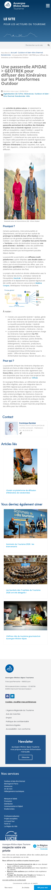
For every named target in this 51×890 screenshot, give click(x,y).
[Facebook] (7, 696)
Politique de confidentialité (17, 721)
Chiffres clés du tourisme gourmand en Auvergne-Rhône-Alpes (23, 637)
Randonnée (6, 55)
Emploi (9, 718)
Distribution (8, 804)
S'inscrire (25, 757)
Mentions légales (13, 725)
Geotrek (17, 278)
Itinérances (29, 94)
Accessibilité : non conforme (18, 729)
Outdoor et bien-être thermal (30, 52)
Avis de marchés (13, 714)
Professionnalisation (11, 816)
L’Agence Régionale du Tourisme (20, 710)
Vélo (28, 96)
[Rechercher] (48, 45)
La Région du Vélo (10, 826)
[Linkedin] (12, 696)
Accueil (14, 52)
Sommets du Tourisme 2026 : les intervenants (20, 545)
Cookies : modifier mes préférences (20, 702)
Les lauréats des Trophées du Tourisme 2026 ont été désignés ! (23, 591)
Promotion (8, 801)
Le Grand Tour (9, 821)
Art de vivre (8, 789)
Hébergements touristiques (14, 791)
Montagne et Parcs (11, 784)
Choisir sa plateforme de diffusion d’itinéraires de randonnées (21, 491)
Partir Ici (7, 824)
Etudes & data (9, 809)
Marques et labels (10, 799)
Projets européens (10, 819)
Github (35, 378)
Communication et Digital (13, 806)
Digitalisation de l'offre (13, 94)
